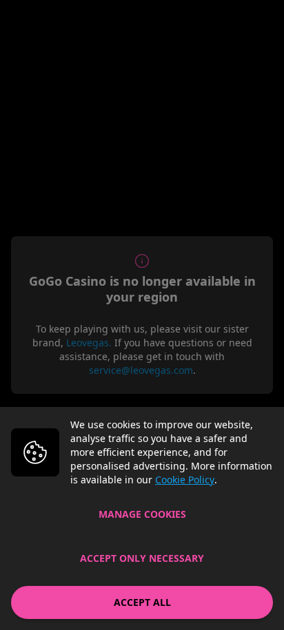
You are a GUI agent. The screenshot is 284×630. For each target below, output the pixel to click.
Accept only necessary (142, 558)
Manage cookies (142, 514)
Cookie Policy (184, 479)
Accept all (142, 602)
